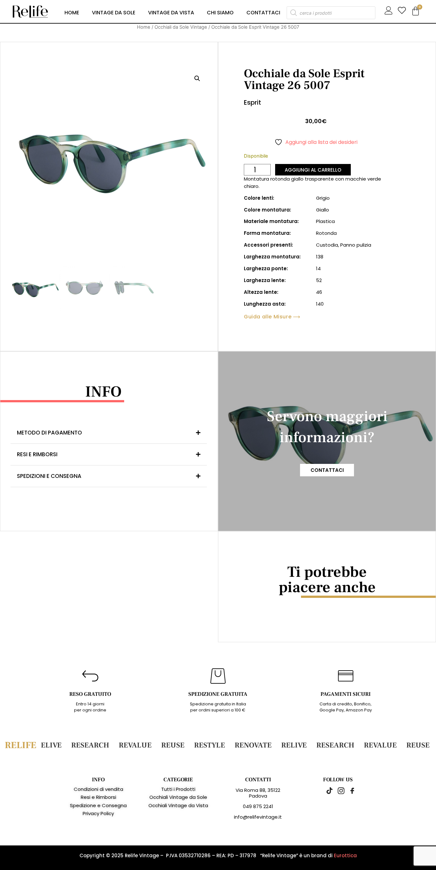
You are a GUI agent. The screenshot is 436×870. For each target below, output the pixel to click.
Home (71, 12)
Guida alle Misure (267, 316)
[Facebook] (349, 790)
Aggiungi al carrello (313, 170)
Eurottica (345, 855)
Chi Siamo (220, 12)
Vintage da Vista (171, 12)
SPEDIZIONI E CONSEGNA (49, 476)
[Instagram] (337, 790)
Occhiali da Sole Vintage (180, 27)
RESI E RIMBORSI (37, 454)
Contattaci (263, 12)
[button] (197, 78)
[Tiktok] (326, 790)
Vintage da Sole (113, 12)
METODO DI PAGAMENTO (49, 432)
